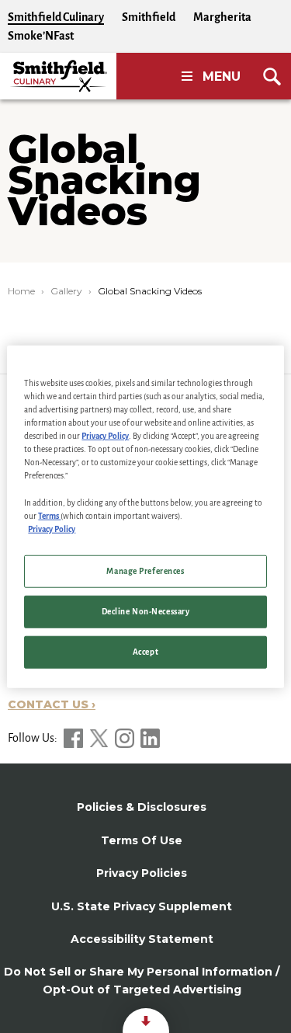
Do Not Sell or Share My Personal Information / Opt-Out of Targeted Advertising (141, 980)
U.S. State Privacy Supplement (141, 906)
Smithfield (148, 17)
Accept (145, 651)
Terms (49, 515)
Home (21, 291)
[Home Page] (58, 76)
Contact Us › (51, 704)
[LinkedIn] (150, 738)
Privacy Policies (141, 873)
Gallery (66, 291)
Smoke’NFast (41, 36)
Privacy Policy (105, 436)
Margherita (222, 17)
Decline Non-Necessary (146, 611)
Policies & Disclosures (141, 807)
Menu (222, 76)
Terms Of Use (141, 840)
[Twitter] (100, 738)
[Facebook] (74, 738)
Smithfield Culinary (56, 17)
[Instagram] (126, 738)
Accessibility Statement (142, 939)
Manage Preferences (145, 570)
